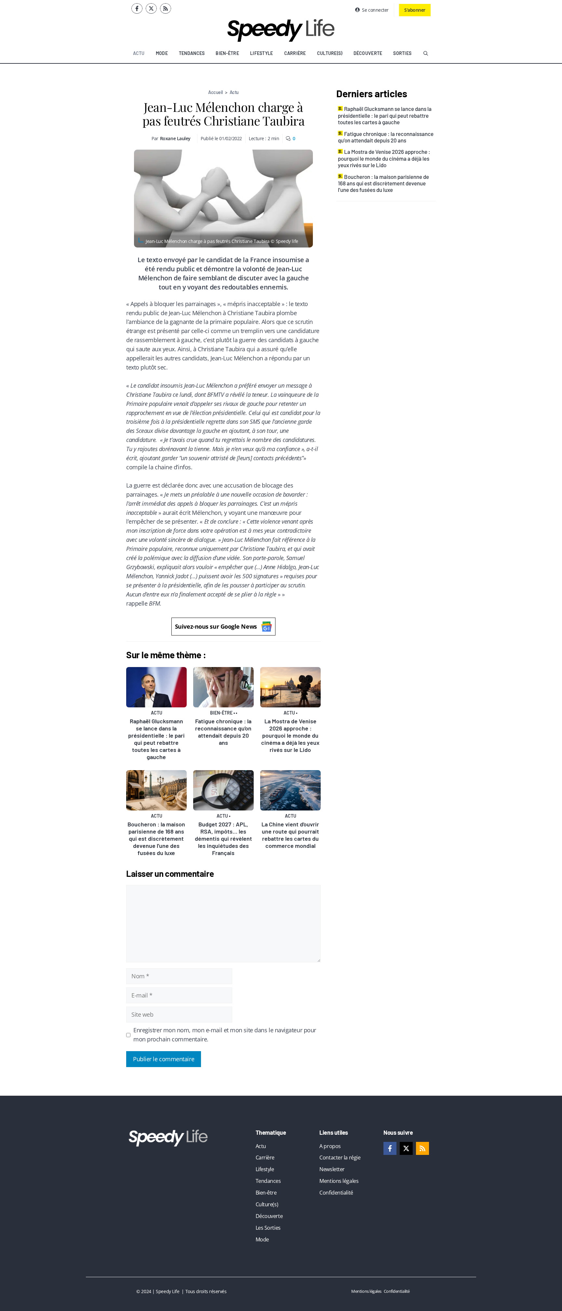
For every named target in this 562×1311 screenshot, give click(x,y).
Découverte (368, 53)
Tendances (192, 53)
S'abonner (414, 10)
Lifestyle (261, 53)
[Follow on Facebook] (136, 8)
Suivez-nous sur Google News (216, 626)
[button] (426, 53)
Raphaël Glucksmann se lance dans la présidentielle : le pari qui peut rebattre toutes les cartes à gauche (156, 738)
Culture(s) (329, 53)
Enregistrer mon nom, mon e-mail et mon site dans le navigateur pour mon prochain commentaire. (224, 1034)
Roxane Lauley (175, 138)
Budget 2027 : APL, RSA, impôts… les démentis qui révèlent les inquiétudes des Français (223, 838)
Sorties (402, 53)
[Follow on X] (151, 8)
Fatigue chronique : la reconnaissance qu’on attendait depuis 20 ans (223, 731)
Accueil (215, 92)
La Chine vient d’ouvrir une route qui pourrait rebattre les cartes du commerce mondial (290, 835)
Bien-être (227, 53)
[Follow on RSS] (165, 8)
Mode (162, 53)
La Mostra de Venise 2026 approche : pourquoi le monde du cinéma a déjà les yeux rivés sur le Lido (290, 735)
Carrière (295, 53)
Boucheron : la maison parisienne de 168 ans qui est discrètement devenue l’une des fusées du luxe (156, 838)
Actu (139, 53)
